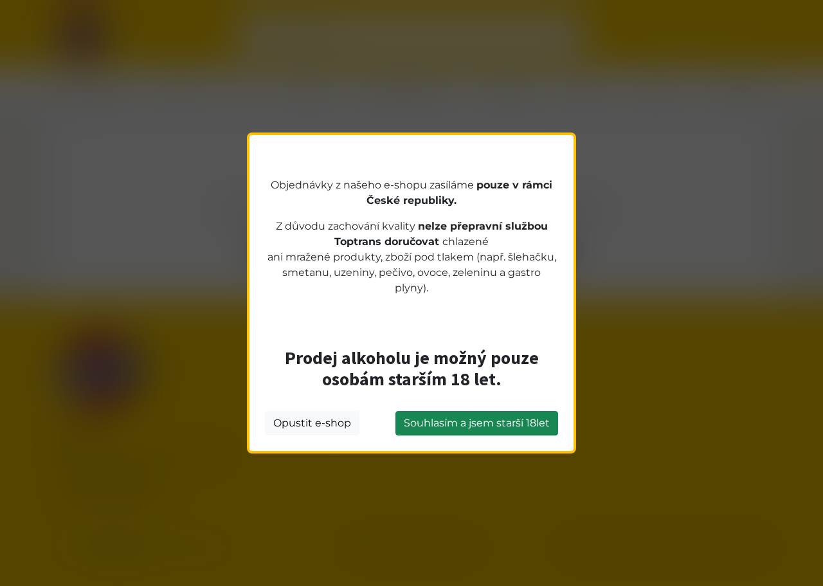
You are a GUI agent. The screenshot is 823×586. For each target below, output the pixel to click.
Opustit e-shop (312, 423)
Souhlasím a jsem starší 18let (477, 423)
